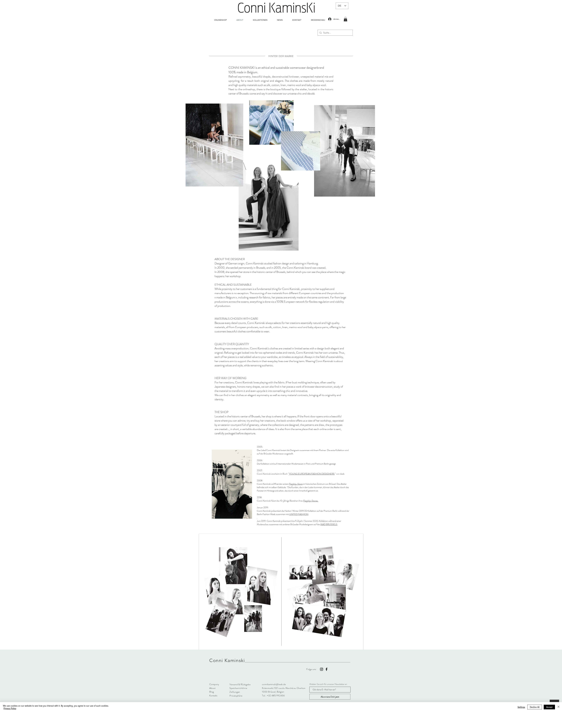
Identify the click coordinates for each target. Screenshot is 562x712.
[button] (345, 19)
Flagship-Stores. (310, 500)
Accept (549, 707)
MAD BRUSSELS (328, 524)
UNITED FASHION (298, 514)
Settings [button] (521, 707)
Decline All (534, 707)
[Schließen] (558, 707)
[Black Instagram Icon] (321, 669)
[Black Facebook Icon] (326, 669)
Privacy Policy (10, 708)
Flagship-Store (296, 484)
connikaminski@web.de (274, 684)
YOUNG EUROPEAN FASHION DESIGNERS (312, 473)
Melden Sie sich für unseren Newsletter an (328, 684)
